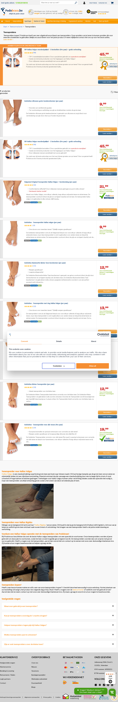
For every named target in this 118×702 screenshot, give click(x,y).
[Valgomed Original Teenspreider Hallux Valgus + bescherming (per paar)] (59, 217)
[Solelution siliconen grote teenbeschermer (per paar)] (59, 136)
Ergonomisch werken (76, 21)
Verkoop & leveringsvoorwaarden (10, 697)
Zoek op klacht (103, 21)
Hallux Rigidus (40, 525)
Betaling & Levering (7, 671)
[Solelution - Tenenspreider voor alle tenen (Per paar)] (59, 460)
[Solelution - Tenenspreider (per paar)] (59, 379)
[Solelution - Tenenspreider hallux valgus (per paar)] (59, 257)
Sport (39, 202)
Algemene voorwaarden (32, 697)
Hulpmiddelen (17, 21)
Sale (94, 21)
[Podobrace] (2, 21)
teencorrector (78, 589)
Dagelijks (27, 202)
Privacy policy (47, 697)
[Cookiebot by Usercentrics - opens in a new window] (99, 335)
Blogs (33, 687)
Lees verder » (8, 39)
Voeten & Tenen (39, 21)
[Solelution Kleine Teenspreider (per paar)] (59, 419)
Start (5, 27)
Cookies (57, 697)
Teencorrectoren (16, 27)
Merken (87, 21)
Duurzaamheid (36, 683)
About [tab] (93, 341)
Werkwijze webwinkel (39, 679)
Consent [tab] (24, 341)
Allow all (92, 366)
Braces (8, 21)
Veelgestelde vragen (7, 663)
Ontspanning (34, 202)
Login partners (5, 679)
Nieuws (34, 667)
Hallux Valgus (7, 474)
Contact (3, 683)
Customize (57, 366)
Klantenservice (5, 667)
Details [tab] (59, 341)
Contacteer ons (103, 3)
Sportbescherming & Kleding (56, 21)
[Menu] (114, 673)
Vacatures (35, 671)
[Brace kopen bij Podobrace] (12, 13)
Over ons (34, 663)
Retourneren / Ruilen (7, 675)
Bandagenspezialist (38, 675)
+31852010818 (21, 3)
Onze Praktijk (93, 3)
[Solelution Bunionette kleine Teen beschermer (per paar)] (59, 298)
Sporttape (28, 21)
